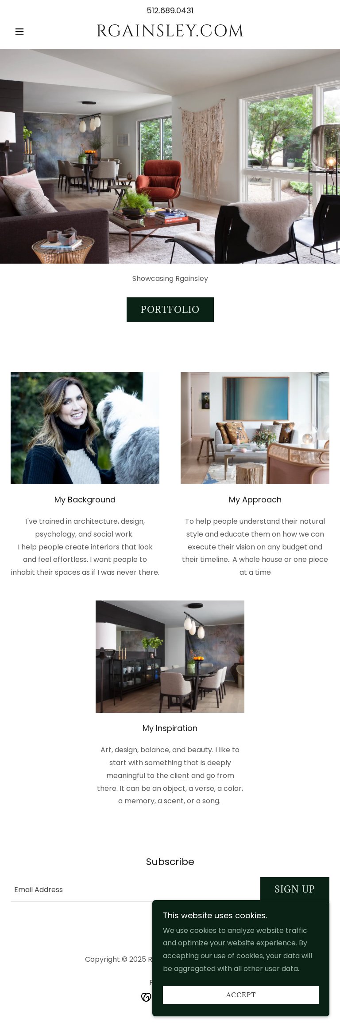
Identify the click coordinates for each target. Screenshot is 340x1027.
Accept (241, 995)
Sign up (294, 889)
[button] (34, 31)
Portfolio (170, 310)
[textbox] (130, 889)
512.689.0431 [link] (170, 10)
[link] (170, 34)
